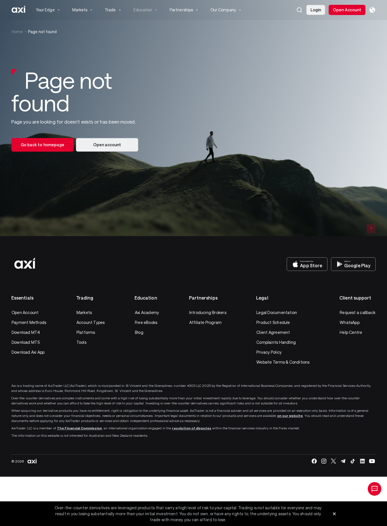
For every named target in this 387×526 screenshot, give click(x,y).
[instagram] (324, 461)
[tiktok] (352, 461)
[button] (299, 10)
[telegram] (343, 461)
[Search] (299, 10)
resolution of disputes (191, 428)
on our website (290, 415)
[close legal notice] (334, 514)
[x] (333, 461)
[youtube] (372, 461)
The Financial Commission (79, 428)
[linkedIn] (362, 461)
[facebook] (314, 461)
